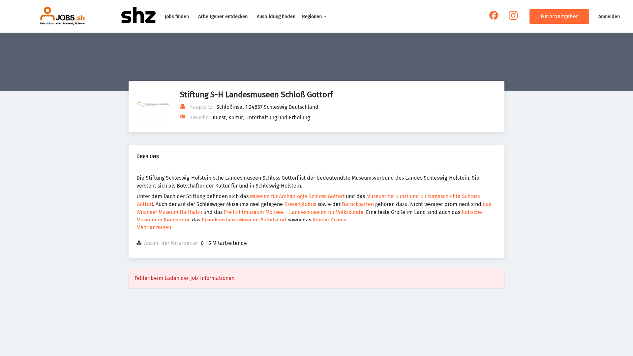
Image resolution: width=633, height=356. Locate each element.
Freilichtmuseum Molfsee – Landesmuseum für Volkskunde (293, 212)
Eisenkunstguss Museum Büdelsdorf (245, 220)
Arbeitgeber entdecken (223, 16)
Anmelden (609, 16)
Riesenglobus (300, 204)
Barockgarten (358, 204)
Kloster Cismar (330, 220)
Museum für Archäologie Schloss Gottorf (297, 196)
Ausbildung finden (276, 16)
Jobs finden (177, 16)
